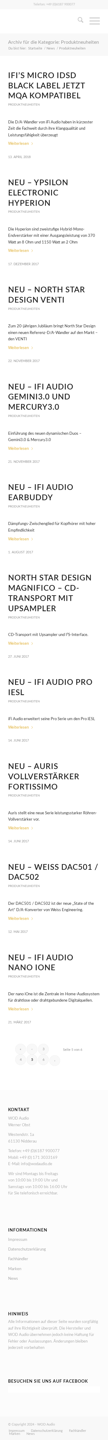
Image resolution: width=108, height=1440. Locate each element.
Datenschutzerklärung (27, 1249)
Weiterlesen (18, 144)
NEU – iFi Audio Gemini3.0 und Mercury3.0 (41, 397)
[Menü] (91, 21)
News (13, 1279)
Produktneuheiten (24, 104)
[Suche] (77, 21)
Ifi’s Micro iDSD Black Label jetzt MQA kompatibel (46, 86)
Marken (14, 1269)
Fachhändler (18, 1259)
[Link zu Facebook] (95, 1424)
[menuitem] (77, 21)
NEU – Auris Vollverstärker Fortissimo (44, 777)
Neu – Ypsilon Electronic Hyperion (38, 193)
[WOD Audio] (45, 21)
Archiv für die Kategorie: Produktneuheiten (53, 42)
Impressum (17, 1240)
